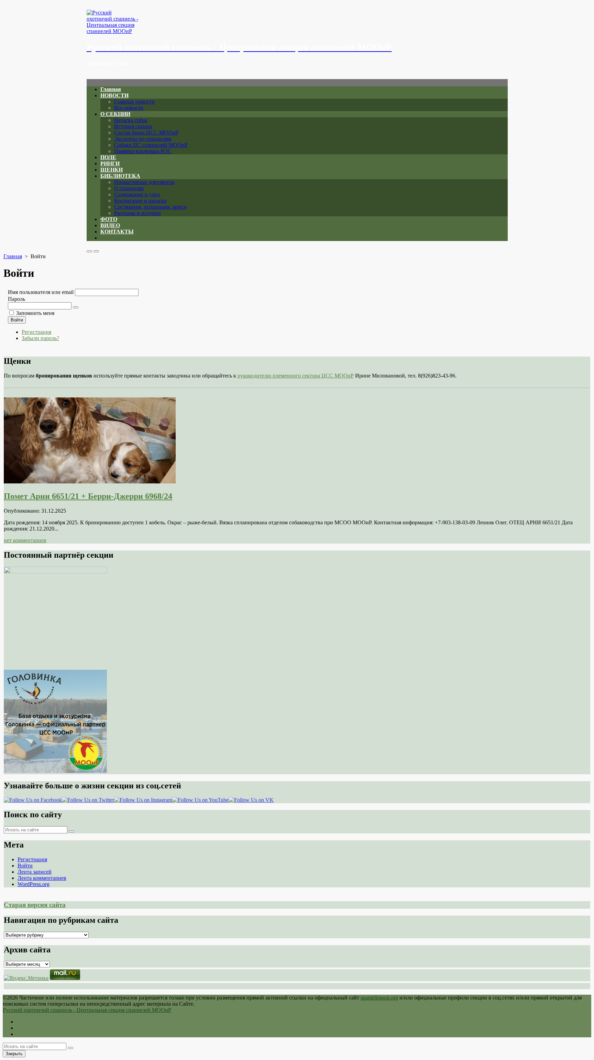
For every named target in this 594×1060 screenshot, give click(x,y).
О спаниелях (129, 188)
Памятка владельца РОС (143, 151)
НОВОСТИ (114, 95)
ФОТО (108, 219)
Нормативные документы (144, 182)
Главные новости (134, 102)
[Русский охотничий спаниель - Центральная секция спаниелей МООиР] (297, 22)
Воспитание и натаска (140, 201)
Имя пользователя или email (41, 292)
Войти (17, 320)
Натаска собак (130, 120)
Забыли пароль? (40, 338)
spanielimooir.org (379, 998)
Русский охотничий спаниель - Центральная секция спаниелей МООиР (87, 1010)
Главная (110, 89)
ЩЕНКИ (111, 170)
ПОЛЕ (108, 157)
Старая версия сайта (35, 904)
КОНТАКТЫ (117, 231)
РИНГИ (110, 163)
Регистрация (36, 332)
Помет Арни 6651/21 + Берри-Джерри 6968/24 (88, 496)
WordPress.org (34, 884)
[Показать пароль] (75, 307)
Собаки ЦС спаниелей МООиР (151, 145)
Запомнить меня (35, 313)
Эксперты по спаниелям (142, 139)
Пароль (16, 299)
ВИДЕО (110, 225)
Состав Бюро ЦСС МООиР (146, 132)
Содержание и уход (137, 194)
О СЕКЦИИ (115, 114)
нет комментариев (25, 540)
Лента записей (35, 872)
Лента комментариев (42, 878)
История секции (133, 126)
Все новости (128, 108)
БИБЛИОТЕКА (120, 176)
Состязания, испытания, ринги (150, 207)
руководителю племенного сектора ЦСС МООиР (296, 376)
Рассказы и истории (137, 213)
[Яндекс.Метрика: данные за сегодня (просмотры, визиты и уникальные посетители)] (26, 978)
